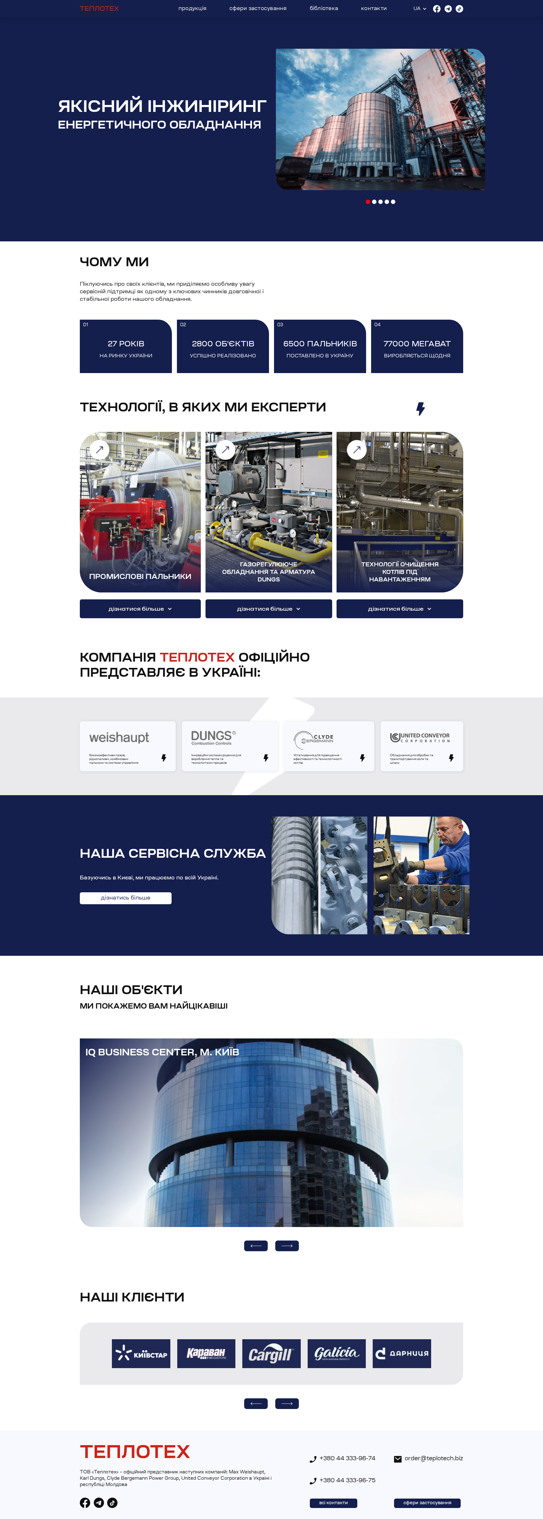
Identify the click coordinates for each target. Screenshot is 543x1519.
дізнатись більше (126, 898)
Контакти (374, 8)
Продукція (192, 8)
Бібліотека (324, 8)
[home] (99, 9)
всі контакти (333, 1503)
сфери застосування (427, 1503)
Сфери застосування (258, 8)
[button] (368, 202)
